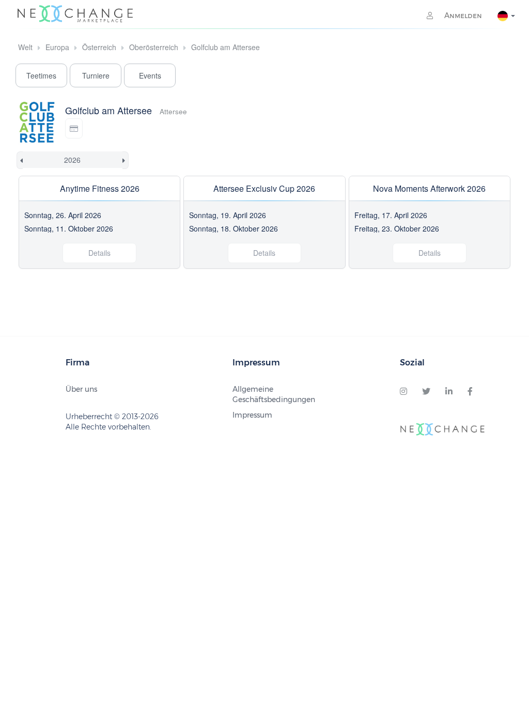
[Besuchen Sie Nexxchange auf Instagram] (403, 392)
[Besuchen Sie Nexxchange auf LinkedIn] (449, 392)
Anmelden (462, 15)
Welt (25, 47)
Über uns (81, 389)
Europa (57, 47)
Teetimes (41, 75)
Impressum (252, 415)
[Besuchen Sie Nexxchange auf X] (426, 392)
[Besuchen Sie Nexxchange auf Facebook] (470, 392)
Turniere (96, 75)
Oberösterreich (153, 47)
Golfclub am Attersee (225, 47)
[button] (74, 128)
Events (150, 75)
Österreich (99, 47)
